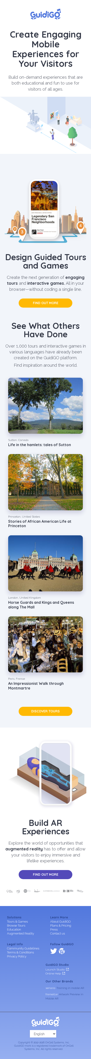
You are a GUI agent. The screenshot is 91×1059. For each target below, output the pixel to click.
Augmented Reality (20, 933)
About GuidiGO (60, 921)
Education (14, 929)
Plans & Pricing (60, 925)
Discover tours (45, 711)
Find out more (45, 303)
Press (54, 929)
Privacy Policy (16, 956)
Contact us (57, 933)
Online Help (53, 973)
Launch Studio (55, 969)
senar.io (50, 988)
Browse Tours (16, 925)
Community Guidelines (23, 948)
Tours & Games (17, 921)
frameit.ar (52, 994)
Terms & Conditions (20, 952)
